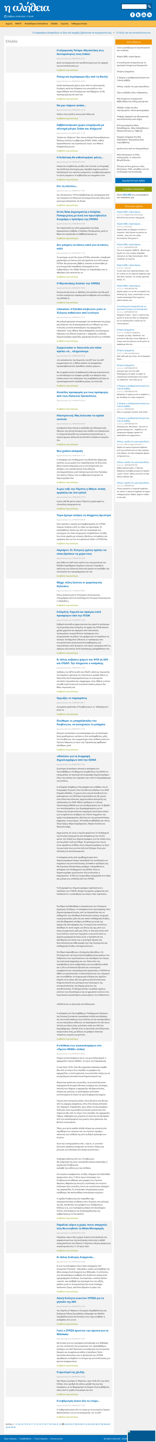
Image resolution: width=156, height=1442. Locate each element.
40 (107, 1424)
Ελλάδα (54, 23)
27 (73, 1424)
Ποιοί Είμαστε (41, 1438)
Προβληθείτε (25, 1438)
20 (55, 1424)
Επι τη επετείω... (67, 186)
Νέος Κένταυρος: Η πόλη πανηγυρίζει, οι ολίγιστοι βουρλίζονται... (129, 157)
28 (76, 1424)
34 (91, 1424)
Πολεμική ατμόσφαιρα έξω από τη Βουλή (82, 76)
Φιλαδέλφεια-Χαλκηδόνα (36, 23)
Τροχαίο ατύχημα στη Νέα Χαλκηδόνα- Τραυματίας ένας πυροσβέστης (130, 139)
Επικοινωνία (56, 1438)
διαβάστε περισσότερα (67, 70)
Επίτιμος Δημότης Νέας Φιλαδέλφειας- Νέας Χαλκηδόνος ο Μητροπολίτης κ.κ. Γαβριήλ (133, 128)
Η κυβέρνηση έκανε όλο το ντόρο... (78, 1401)
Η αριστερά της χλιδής (70, 1372)
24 (65, 1424)
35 (94, 1424)
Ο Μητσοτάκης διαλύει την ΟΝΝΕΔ (78, 283)
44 (12, 1427)
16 (45, 1424)
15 (42, 1424)
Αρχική (9, 23)
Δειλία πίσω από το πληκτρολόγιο (133, 148)
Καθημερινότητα (79, 23)
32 (86, 1424)
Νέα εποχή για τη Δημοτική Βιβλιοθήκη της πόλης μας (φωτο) (132, 100)
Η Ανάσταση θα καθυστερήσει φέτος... (80, 157)
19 (52, 1424)
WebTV (18, 23)
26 (71, 1424)
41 (109, 1424)
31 (84, 1424)
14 (40, 1424)
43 (9, 1427)
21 (58, 1424)
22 (60, 1424)
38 (102, 1424)
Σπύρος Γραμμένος (125, 71)
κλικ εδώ (127, 194)
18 (50, 1424)
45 (14, 1427)
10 (29, 1424)
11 (32, 1424)
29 (78, 1424)
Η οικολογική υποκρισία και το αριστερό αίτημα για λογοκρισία (132, 64)
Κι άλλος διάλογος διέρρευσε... (76, 1257)
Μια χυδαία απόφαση (70, 451)
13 (37, 1424)
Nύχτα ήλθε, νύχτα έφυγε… (129, 56)
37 (99, 1424)
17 (47, 1424)
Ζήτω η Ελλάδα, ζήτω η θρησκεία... (132, 92)
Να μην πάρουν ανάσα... (71, 105)
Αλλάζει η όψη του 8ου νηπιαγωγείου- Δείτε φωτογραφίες (133, 109)
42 (7, 1427)
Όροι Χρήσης (10, 1438)
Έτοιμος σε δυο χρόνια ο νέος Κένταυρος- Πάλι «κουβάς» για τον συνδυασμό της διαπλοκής (133, 169)
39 (104, 1424)
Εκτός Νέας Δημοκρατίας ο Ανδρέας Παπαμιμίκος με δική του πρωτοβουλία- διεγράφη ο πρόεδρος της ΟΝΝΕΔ (82, 215)
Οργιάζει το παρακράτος (72, 698)
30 (81, 1424)
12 (34, 1424)
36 (97, 1424)
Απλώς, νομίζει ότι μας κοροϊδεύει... (133, 86)
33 (89, 1424)
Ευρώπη (64, 23)
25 (68, 1424)
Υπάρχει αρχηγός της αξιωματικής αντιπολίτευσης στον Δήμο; (133, 117)
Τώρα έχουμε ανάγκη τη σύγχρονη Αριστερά (84, 515)
